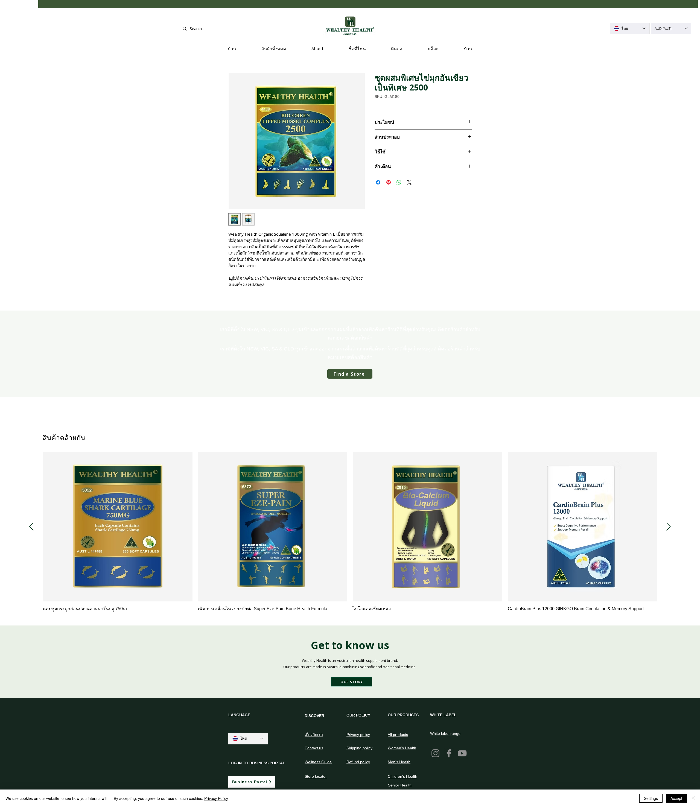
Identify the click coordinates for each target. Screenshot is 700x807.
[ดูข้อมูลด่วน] (117, 526)
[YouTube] (462, 753)
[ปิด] (693, 798)
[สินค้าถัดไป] (668, 526)
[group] (350, 535)
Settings (651, 798)
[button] (671, 28)
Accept (676, 798)
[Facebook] (449, 753)
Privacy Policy (216, 798)
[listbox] (671, 28)
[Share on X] (409, 182)
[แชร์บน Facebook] (378, 182)
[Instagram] (435, 753)
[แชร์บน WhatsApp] (399, 182)
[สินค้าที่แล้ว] (31, 526)
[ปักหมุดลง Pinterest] (388, 182)
